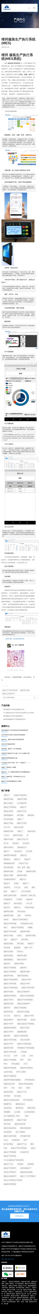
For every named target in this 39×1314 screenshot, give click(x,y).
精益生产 (23, 807)
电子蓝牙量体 (8, 1144)
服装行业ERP (22, 959)
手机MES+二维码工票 (28, 895)
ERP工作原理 (21, 1072)
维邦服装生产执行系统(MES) (13, 716)
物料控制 (31, 815)
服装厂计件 (28, 947)
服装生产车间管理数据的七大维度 (11, 781)
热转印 (33, 1020)
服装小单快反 (8, 803)
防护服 (20, 871)
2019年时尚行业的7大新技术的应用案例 (13, 735)
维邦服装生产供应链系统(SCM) (13, 709)
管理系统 (20, 1164)
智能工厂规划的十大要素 (8, 767)
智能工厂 (7, 795)
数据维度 (17, 947)
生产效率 (29, 851)
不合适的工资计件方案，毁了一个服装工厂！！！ (16, 762)
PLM (12, 1088)
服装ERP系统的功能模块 (12, 1080)
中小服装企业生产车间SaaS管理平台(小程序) (18, 713)
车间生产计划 (23, 863)
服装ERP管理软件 (26, 1068)
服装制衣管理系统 (10, 995)
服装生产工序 (21, 1092)
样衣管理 (26, 843)
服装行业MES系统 (10, 895)
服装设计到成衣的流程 (11, 1100)
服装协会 (7, 859)
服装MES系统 (25, 690)
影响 (5, 891)
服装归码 (7, 1036)
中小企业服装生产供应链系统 (14, 1160)
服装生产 (17, 859)
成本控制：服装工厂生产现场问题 (11, 748)
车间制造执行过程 (27, 923)
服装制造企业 (20, 1104)
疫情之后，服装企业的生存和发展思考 (12, 739)
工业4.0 (6, 835)
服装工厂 (7, 851)
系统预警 (7, 1112)
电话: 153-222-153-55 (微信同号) (11, 1255)
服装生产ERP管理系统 (19, 1148)
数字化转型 (18, 903)
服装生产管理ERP (10, 1168)
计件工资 (7, 827)
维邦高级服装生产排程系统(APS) (14, 719)
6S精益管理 (8, 899)
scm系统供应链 (29, 1112)
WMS (28, 1088)
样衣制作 (16, 843)
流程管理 (7, 887)
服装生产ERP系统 (10, 931)
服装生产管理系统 (10, 807)
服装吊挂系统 (8, 943)
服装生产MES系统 (10, 923)
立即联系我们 (19, 1216)
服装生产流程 (21, 1120)
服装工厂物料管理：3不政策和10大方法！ (13, 776)
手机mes (20, 951)
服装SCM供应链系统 (26, 1084)
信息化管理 (7, 1108)
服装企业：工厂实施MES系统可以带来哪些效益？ (16, 772)
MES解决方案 (25, 1136)
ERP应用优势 (29, 1080)
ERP (15, 1056)
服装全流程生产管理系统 (25, 1024)
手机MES (28, 915)
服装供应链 (19, 1108)
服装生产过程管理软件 (20, 919)
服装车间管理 (8, 1092)
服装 (33, 887)
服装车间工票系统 (23, 1012)
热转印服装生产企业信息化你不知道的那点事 (14, 730)
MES (5, 927)
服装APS (7, 1007)
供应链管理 (7, 1132)
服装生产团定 (24, 1028)
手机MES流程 (29, 907)
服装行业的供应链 (10, 1128)
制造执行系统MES (20, 795)
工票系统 (24, 1052)
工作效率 (19, 899)
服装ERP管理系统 (10, 1068)
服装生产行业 (21, 1144)
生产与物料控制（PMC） (12, 1116)
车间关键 (7, 947)
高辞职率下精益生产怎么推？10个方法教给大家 (15, 753)
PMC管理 (7, 1124)
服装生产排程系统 (20, 1007)
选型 (19, 915)
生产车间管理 (26, 891)
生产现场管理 (21, 803)
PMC (5, 1064)
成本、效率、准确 (24, 867)
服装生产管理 (21, 823)
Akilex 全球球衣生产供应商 (13, 1180)
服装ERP (7, 963)
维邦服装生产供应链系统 (26, 1048)
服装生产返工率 (22, 839)
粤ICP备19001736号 (7, 1259)
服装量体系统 (22, 1032)
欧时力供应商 (25, 1040)
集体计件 (7, 907)
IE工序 (6, 843)
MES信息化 (21, 911)
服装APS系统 (8, 839)
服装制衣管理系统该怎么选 (9, 758)
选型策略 (31, 1164)
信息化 (19, 935)
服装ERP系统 (22, 799)
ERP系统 (7, 1096)
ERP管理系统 (8, 819)
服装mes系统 (8, 951)
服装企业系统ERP (8, 693)
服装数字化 (7, 1104)
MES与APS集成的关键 (8, 744)
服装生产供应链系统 (11, 979)
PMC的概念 (16, 1064)
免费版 (30, 927)
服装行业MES (8, 847)
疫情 (26, 887)
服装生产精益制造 (10, 1076)
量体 (32, 1144)
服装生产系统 (8, 823)
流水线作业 (18, 851)
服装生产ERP (26, 979)
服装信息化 (31, 831)
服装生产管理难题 (10, 1060)
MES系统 (20, 815)
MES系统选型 (8, 867)
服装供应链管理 (20, 1124)
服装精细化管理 (9, 863)
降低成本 (29, 899)
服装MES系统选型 (10, 855)
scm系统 (17, 1112)
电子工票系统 (20, 1132)
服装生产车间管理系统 (10, 690)
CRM (31, 1056)
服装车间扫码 (8, 1012)
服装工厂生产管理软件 (28, 1176)
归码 (5, 1148)
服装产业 (23, 879)
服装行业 (24, 855)
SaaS (6, 1140)
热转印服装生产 (25, 1168)
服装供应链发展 (25, 1128)
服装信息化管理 (9, 1084)
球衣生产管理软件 (10, 1172)
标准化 (16, 883)
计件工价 (17, 887)
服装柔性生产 (22, 847)
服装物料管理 (8, 1120)
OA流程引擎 (24, 1152)
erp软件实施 (8, 1072)
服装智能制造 (8, 815)
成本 (5, 939)
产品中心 (22, 22)
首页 (15, 22)
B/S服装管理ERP (10, 879)
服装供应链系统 (22, 975)
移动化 (6, 919)
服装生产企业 (21, 811)
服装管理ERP (8, 1020)
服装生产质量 (8, 875)
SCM (23, 1056)
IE (27, 835)
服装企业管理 (8, 811)
